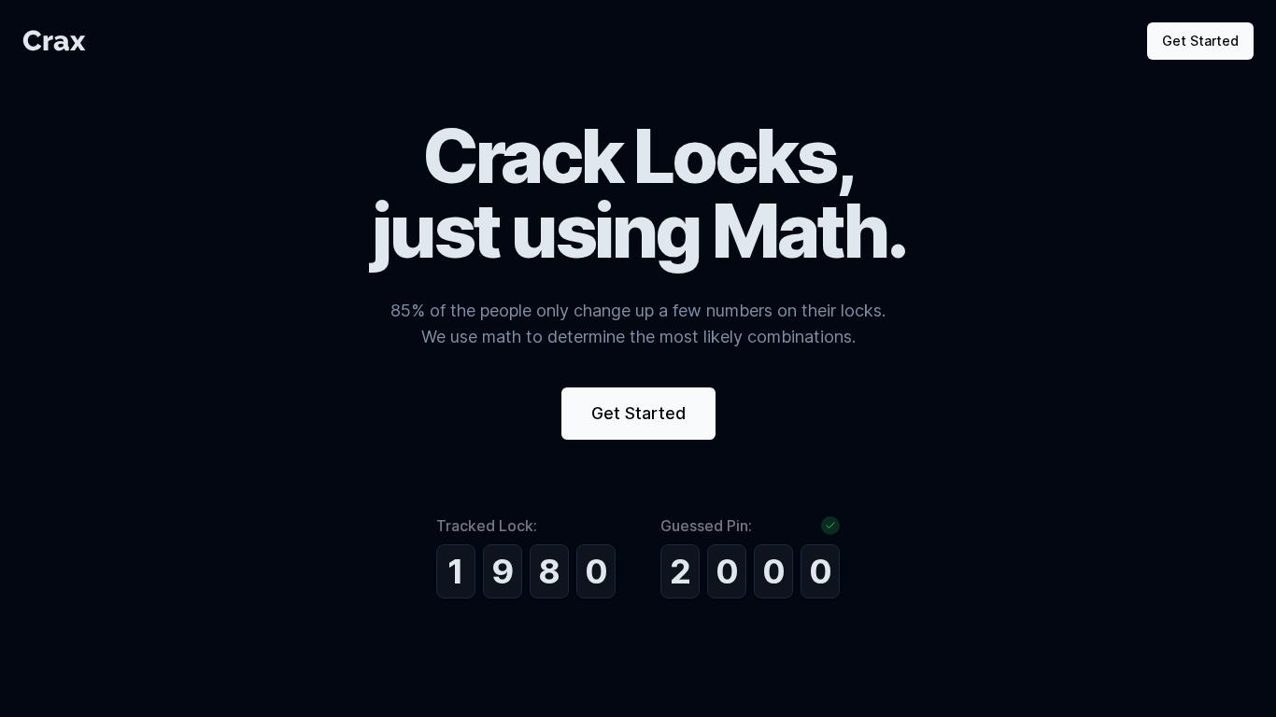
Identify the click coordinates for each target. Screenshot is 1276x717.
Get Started (1200, 41)
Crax (53, 40)
